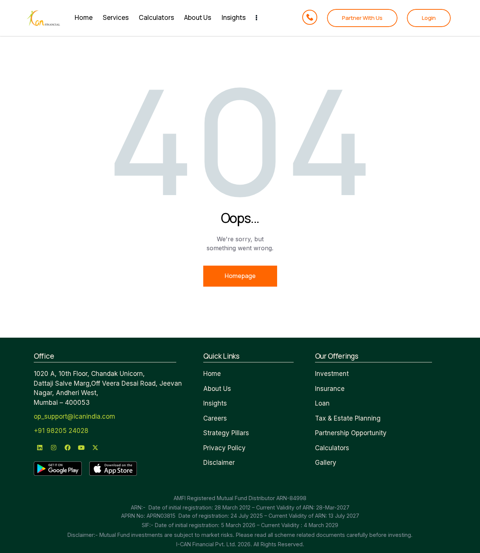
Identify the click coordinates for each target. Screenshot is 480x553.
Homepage (240, 276)
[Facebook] (68, 448)
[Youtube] (81, 448)
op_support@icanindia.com (74, 416)
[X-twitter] (95, 448)
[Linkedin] (40, 448)
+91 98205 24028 (61, 430)
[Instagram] (54, 448)
